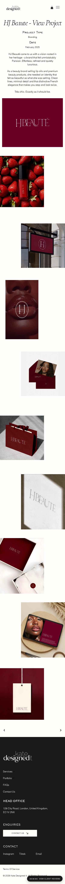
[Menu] (57, 7)
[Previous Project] (4, 730)
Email (39, 853)
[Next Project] (60, 730)
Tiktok (22, 853)
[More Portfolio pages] (13, 778)
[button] (52, 7)
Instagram (8, 853)
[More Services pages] (14, 771)
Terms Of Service (11, 869)
